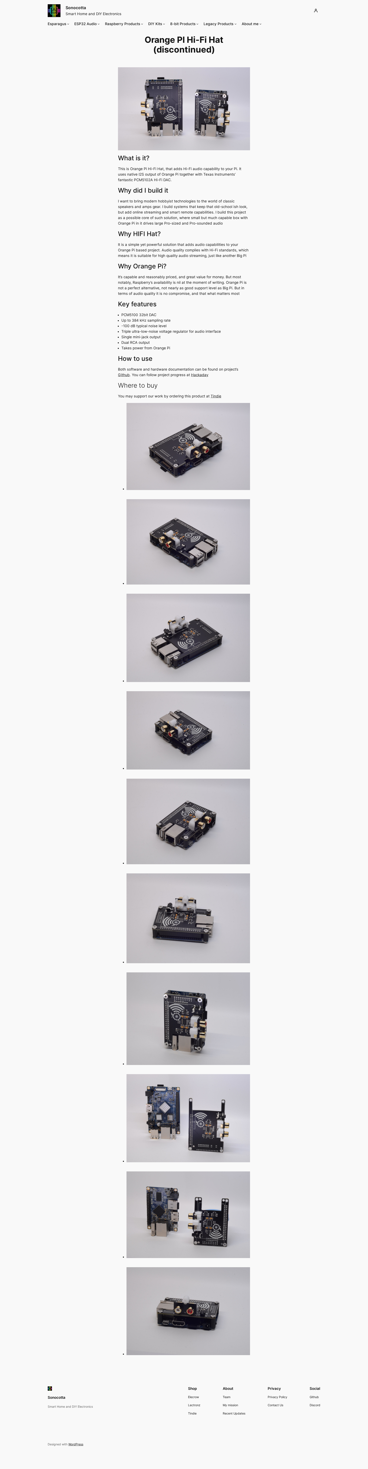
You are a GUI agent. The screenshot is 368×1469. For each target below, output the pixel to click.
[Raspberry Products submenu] (142, 24)
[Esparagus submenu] (68, 24)
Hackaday (199, 375)
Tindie (216, 396)
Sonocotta (76, 7)
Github (124, 375)
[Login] (315, 10)
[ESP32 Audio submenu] (99, 24)
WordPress (75, 1444)
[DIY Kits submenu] (164, 24)
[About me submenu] (260, 24)
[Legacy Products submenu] (235, 24)
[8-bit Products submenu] (197, 24)
